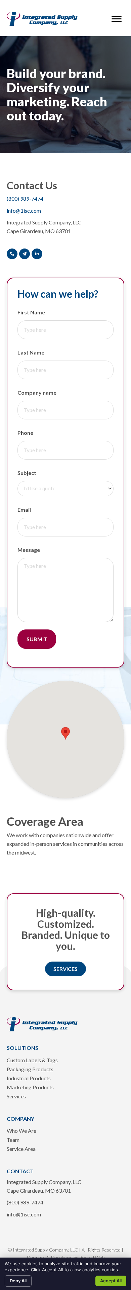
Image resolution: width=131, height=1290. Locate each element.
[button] (116, 19)
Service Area (21, 1149)
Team (13, 1140)
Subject (26, 473)
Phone (25, 432)
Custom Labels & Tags (32, 1060)
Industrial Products (29, 1078)
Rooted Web (91, 1257)
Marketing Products (30, 1087)
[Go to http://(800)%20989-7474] (12, 254)
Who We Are (21, 1131)
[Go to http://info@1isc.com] (24, 254)
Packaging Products (30, 1069)
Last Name (30, 352)
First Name (31, 312)
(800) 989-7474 (25, 198)
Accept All (111, 1280)
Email (24, 509)
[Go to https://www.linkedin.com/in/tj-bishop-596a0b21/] (37, 254)
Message (28, 550)
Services (16, 1096)
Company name (36, 392)
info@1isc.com (24, 210)
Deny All (18, 1280)
